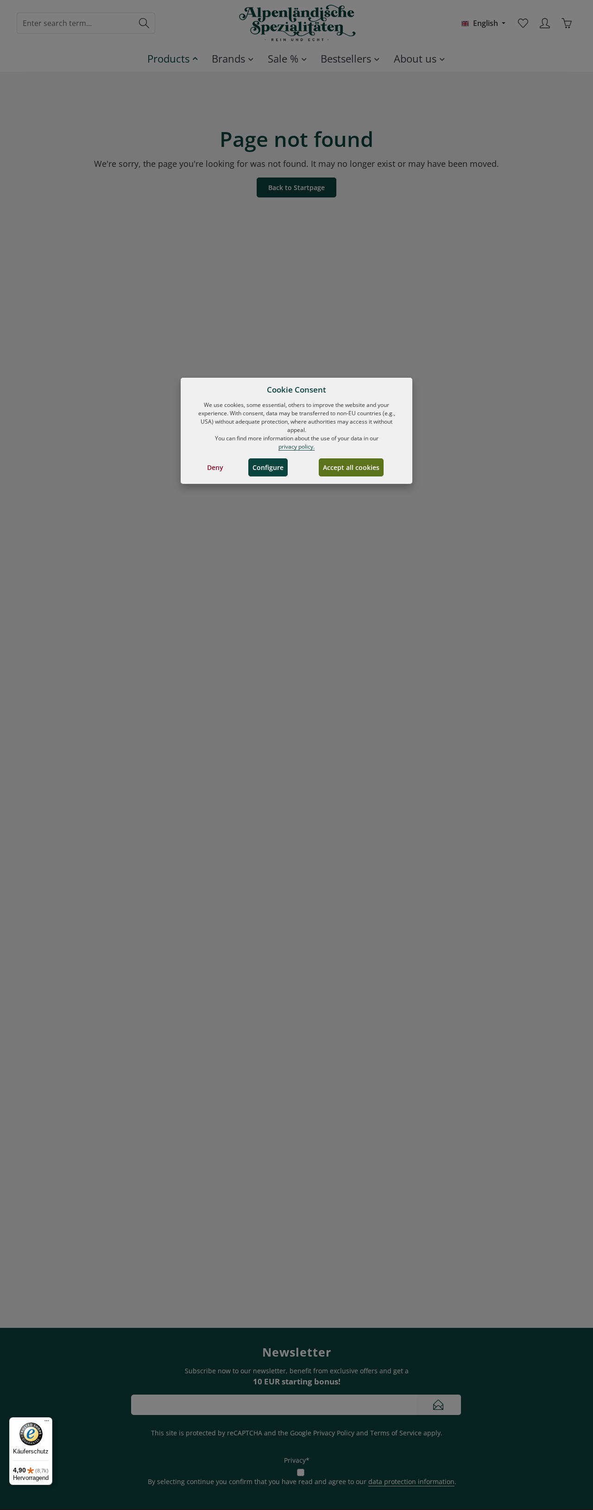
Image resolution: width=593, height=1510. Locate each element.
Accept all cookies (351, 467)
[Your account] (545, 23)
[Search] (144, 23)
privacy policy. (296, 446)
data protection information (411, 1481)
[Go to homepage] (296, 23)
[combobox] (75, 23)
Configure (268, 467)
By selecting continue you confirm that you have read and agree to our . (302, 1481)
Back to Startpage (296, 187)
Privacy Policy (333, 1432)
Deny (215, 467)
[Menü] (46, 1422)
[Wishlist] (523, 23)
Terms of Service (396, 1432)
